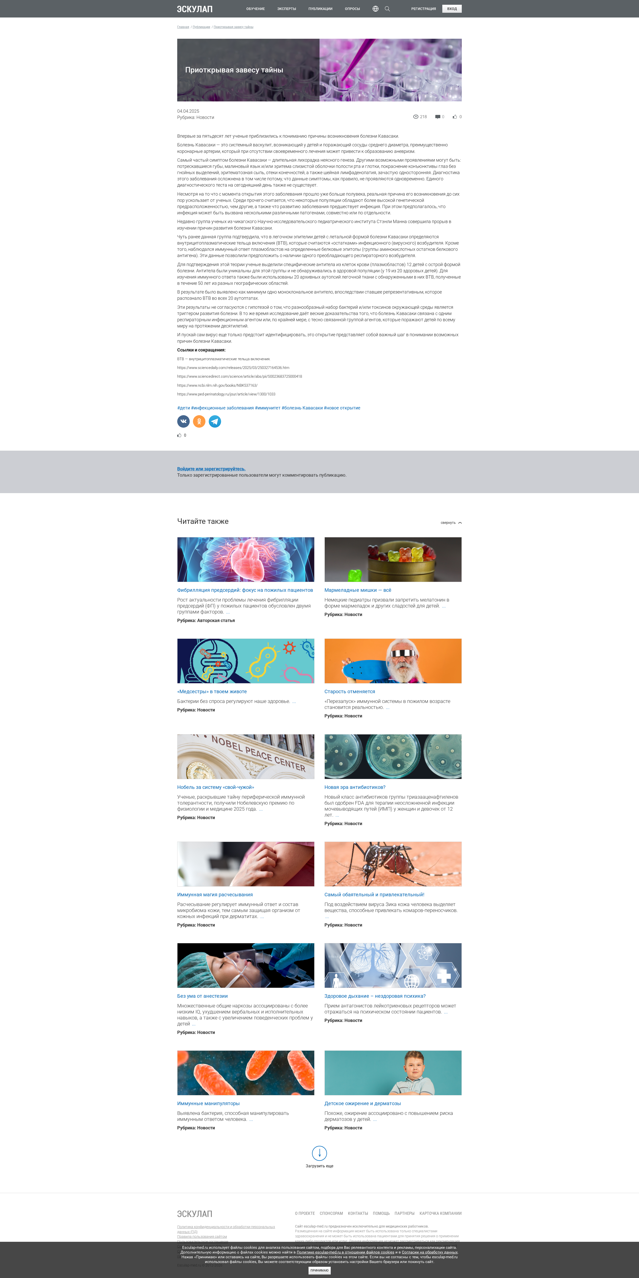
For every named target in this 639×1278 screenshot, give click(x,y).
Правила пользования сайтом (202, 1237)
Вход (452, 9)
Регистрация (423, 9)
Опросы (352, 9)
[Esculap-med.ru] (194, 1214)
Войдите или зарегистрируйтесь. (211, 468)
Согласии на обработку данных (430, 1252)
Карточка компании (441, 1213)
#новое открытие (342, 407)
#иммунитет (268, 407)
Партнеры (405, 1213)
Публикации (320, 9)
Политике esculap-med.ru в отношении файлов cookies (345, 1252)
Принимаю (319, 1270)
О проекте (305, 1213)
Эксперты (286, 9)
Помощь (381, 1213)
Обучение (255, 9)
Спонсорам (331, 1213)
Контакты (358, 1213)
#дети (183, 407)
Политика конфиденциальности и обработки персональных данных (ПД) (226, 1229)
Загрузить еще (319, 1166)
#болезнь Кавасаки (302, 407)
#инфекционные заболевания (222, 407)
